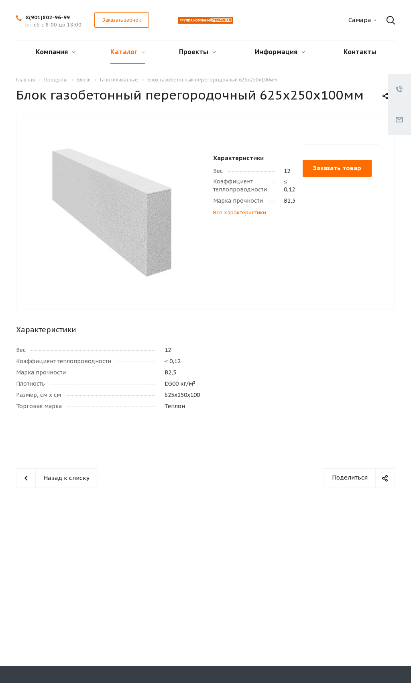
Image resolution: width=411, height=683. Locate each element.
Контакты (360, 52)
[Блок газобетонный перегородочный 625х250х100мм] (112, 212)
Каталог (124, 52)
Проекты (194, 52)
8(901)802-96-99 (48, 17)
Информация (277, 52)
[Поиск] (388, 20)
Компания (52, 52)
